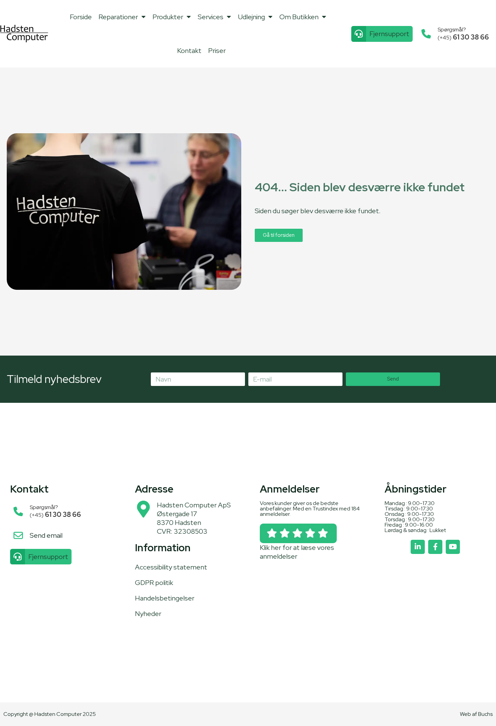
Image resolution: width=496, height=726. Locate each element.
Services (210, 16)
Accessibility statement (171, 567)
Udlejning (251, 16)
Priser (217, 50)
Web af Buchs (476, 714)
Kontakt (189, 50)
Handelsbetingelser (164, 598)
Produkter (168, 16)
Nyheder (148, 613)
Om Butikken (299, 16)
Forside (81, 16)
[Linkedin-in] (418, 547)
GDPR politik (154, 582)
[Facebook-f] (435, 547)
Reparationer (118, 16)
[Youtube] (453, 547)
